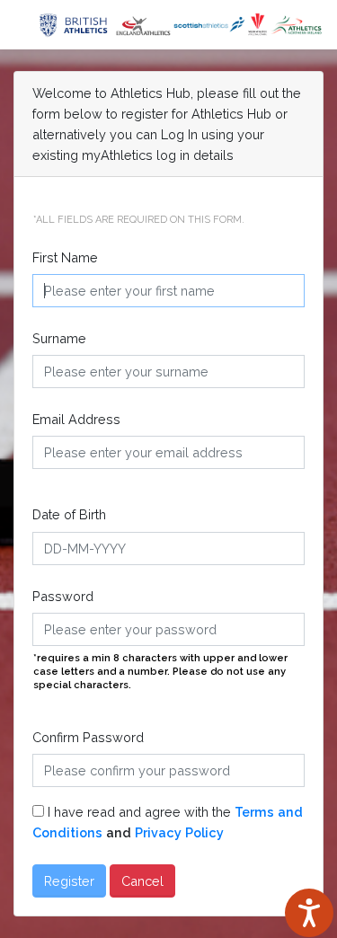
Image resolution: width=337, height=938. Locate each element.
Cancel (142, 881)
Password (62, 596)
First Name (65, 257)
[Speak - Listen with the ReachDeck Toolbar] (309, 913)
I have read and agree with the (167, 822)
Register (69, 881)
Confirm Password (88, 737)
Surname (59, 338)
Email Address (76, 419)
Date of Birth (69, 514)
